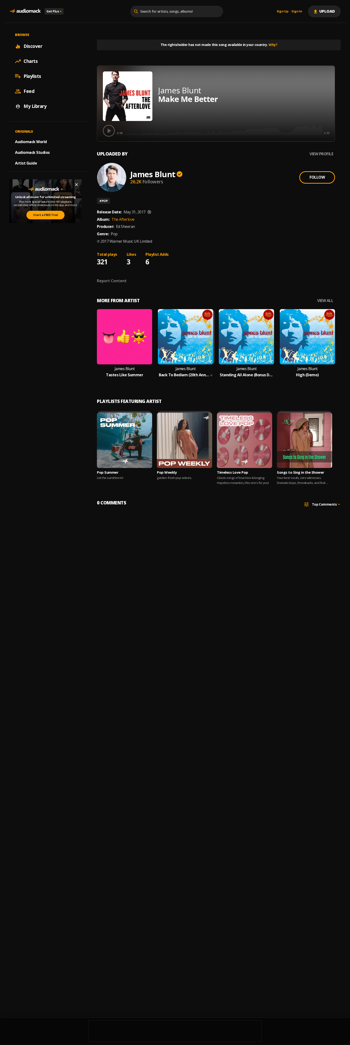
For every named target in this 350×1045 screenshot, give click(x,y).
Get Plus (54, 11)
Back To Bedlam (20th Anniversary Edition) (184, 374)
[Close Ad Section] (76, 184)
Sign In (296, 11)
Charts (31, 61)
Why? (273, 44)
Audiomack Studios (32, 152)
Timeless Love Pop (232, 472)
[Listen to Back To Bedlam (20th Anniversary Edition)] (185, 336)
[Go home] (25, 11)
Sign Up (283, 11)
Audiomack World (31, 141)
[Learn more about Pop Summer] (124, 440)
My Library (35, 106)
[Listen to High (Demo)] (307, 336)
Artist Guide (26, 163)
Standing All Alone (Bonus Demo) (246, 374)
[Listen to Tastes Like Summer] (124, 336)
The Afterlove (123, 219)
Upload (327, 11)
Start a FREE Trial (45, 215)
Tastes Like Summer (124, 374)
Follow (317, 177)
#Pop (103, 201)
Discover (33, 46)
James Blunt (152, 174)
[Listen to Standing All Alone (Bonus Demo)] (246, 336)
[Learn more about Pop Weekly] (184, 440)
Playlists (32, 76)
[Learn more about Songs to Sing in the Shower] (304, 440)
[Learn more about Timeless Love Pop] (244, 440)
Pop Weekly (167, 472)
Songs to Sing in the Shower (300, 472)
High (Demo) (307, 374)
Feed (29, 91)
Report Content (112, 280)
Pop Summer (107, 472)
